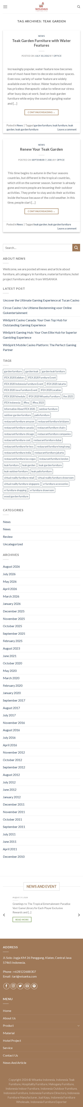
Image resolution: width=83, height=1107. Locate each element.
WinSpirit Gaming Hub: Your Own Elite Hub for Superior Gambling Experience (40, 335)
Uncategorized (13, 544)
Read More (22, 919)
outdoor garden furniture (17, 415)
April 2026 (10, 589)
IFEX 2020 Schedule (14, 396)
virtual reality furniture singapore (21, 483)
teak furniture (11, 465)
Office (57, 56)
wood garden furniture (16, 496)
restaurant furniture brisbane (53, 421)
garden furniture (13, 371)
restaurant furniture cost (17, 440)
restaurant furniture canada (19, 427)
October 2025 (12, 626)
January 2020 (12, 693)
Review (8, 536)
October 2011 (12, 819)
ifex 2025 (68, 396)
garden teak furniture (53, 371)
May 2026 (10, 581)
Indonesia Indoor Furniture (22, 1088)
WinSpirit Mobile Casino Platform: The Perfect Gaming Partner (39, 347)
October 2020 (12, 663)
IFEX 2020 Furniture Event (42, 377)
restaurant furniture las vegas (20, 458)
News (7, 522)
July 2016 (9, 737)
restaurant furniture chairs (51, 427)
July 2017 (9, 715)
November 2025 (14, 618)
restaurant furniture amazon (19, 421)
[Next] (79, 915)
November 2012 (14, 752)
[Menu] (5, 6)
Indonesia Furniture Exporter (48, 1102)
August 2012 (11, 774)
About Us (9, 1018)
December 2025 (14, 611)
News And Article (14, 1062)
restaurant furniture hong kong (53, 446)
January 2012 (12, 797)
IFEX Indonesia (12, 402)
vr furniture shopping (15, 490)
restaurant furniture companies (54, 434)
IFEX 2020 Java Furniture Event (20, 390)
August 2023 (11, 648)
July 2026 (9, 574)
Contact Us (10, 1055)
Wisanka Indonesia (43, 1079)
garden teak (31, 371)
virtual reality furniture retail (19, 477)
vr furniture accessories (55, 483)
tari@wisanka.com (24, 976)
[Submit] (76, 247)
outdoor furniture (48, 408)
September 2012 (14, 767)
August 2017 (11, 708)
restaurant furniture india (17, 452)
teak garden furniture (50, 465)
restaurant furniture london (53, 458)
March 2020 (11, 678)
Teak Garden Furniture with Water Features (41, 43)
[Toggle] (78, 1025)
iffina (26, 402)
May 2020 (10, 670)
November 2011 (14, 812)
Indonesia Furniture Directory (47, 1093)
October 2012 (12, 760)
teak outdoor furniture (16, 471)
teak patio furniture (41, 471)
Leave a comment (67, 129)
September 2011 (14, 826)
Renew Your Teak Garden (41, 149)
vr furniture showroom (42, 490)
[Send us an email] (27, 986)
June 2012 (9, 789)
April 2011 (10, 849)
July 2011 (9, 834)
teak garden (28, 465)
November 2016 (14, 722)
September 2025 (14, 633)
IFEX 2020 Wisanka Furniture (44, 396)
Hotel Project (12, 1040)
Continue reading (41, 112)
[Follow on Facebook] (6, 986)
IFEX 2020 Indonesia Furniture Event (23, 383)
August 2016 (11, 730)
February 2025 (12, 641)
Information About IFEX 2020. (20, 408)
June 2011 (9, 841)
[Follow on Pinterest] (34, 986)
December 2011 (14, 804)
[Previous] (4, 915)
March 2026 (11, 596)
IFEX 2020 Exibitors (14, 377)
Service (8, 1048)
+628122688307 (24, 971)
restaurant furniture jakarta (49, 452)
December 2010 (14, 856)
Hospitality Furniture (34, 1084)
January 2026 (12, 603)
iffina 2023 (38, 402)
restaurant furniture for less (18, 446)
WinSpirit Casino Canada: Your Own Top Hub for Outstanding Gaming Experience (35, 322)
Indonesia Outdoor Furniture (59, 1088)
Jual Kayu (44, 1097)
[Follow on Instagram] (13, 986)
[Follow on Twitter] (20, 986)
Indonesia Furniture (15, 1093)
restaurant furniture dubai (47, 440)
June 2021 (9, 656)
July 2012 (9, 782)
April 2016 (10, 745)
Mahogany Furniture (61, 1084)
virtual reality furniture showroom (56, 477)
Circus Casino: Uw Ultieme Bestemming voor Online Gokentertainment (37, 310)
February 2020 (12, 685)
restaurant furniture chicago (19, 434)
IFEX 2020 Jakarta (56, 383)
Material (8, 1033)
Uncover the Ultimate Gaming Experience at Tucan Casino (41, 300)
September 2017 (14, 700)
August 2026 (11, 566)
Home (7, 1010)
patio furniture (42, 415)
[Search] (78, 6)
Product (8, 1025)
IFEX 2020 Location (51, 390)
